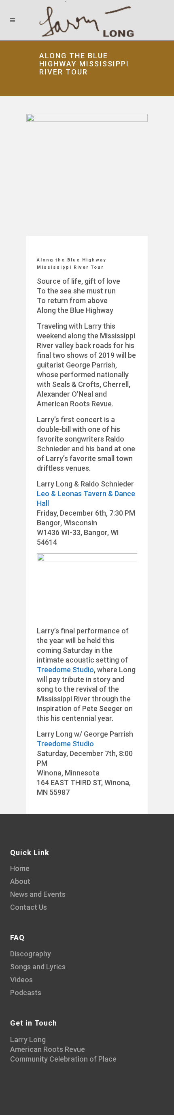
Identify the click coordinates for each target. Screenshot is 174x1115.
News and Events (38, 894)
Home (20, 868)
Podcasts (25, 992)
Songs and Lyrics (38, 966)
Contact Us (28, 907)
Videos (21, 979)
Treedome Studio (65, 669)
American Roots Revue (47, 1049)
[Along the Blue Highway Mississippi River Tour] (87, 175)
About (20, 881)
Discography (30, 953)
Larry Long (28, 1039)
